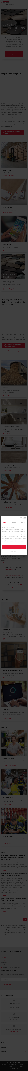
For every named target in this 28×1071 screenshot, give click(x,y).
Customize (13, 551)
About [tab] (23, 522)
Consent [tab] (5, 522)
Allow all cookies (14, 547)
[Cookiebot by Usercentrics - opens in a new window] (20, 518)
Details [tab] (14, 522)
